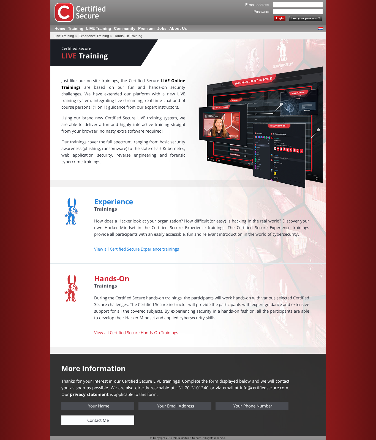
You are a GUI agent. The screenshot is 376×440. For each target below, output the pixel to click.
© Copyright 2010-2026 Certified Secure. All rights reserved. (188, 437)
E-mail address (257, 5)
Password (261, 12)
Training (75, 28)
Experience (113, 201)
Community (124, 28)
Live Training (64, 36)
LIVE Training (98, 28)
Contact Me (98, 420)
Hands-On (111, 278)
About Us (178, 28)
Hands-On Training (128, 36)
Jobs (162, 28)
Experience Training (94, 36)
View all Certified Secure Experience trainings (136, 249)
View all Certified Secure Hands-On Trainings (136, 332)
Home (60, 28)
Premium (146, 28)
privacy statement (89, 394)
